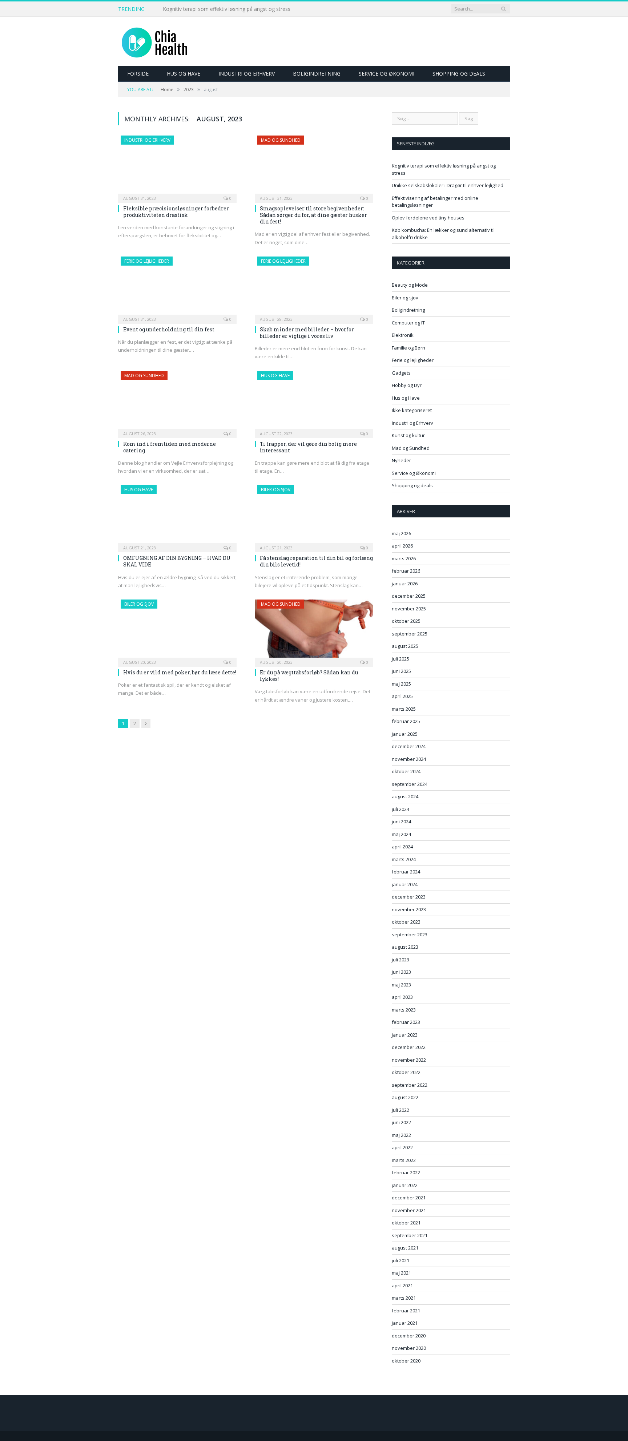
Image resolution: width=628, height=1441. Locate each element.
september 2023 (409, 934)
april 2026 (402, 545)
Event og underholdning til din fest (168, 329)
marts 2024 (404, 859)
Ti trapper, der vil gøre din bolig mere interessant (308, 447)
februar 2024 (406, 871)
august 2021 (405, 1247)
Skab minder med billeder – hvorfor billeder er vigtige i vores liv (307, 332)
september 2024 (409, 784)
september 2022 (409, 1085)
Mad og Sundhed (281, 140)
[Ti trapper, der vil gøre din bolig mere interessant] (314, 402)
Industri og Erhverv (246, 73)
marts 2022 (404, 1160)
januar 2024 (405, 884)
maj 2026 (401, 533)
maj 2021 (401, 1273)
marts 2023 (404, 1009)
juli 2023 (400, 959)
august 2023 (405, 947)
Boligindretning (317, 73)
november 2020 (409, 1348)
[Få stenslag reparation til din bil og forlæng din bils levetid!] (314, 516)
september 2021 (409, 1235)
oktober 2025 (406, 621)
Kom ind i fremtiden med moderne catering (169, 447)
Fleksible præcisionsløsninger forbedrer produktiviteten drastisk (176, 211)
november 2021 (409, 1210)
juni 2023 (401, 972)
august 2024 (405, 796)
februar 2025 (406, 721)
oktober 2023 (406, 922)
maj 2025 (401, 684)
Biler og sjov (275, 490)
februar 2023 (406, 1022)
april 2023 (402, 997)
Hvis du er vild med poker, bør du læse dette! (179, 672)
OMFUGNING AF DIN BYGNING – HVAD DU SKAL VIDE (177, 561)
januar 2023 (405, 1035)
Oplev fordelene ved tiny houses (428, 217)
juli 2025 (400, 658)
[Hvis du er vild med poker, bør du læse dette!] (177, 631)
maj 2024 (401, 834)
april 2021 (402, 1285)
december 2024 (409, 746)
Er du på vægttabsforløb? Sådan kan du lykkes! (309, 675)
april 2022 (402, 1147)
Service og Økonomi (386, 73)
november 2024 (409, 759)
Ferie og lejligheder (146, 261)
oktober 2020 (406, 1360)
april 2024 (402, 846)
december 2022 (409, 1047)
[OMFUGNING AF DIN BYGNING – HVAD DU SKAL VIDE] (177, 516)
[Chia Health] (154, 41)
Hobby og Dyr (407, 385)
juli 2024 (400, 809)
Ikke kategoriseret (412, 410)
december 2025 (409, 596)
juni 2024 (401, 821)
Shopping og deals (458, 73)
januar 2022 (405, 1185)
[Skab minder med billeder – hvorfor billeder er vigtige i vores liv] (314, 288)
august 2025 (405, 646)
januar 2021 (405, 1323)
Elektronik (403, 335)
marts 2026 (404, 558)
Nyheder (401, 460)
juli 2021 (400, 1260)
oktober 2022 (406, 1072)
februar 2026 (406, 571)
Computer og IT (408, 322)
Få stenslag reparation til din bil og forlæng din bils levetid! (316, 561)
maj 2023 (401, 984)
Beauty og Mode (410, 285)
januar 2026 (405, 583)
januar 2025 (405, 734)
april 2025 (402, 696)
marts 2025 (404, 709)
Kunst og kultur (408, 435)
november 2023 (409, 909)
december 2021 (409, 1197)
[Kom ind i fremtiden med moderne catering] (177, 402)
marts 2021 (404, 1298)
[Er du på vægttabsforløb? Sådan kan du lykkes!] (314, 631)
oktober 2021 (406, 1222)
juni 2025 (401, 671)
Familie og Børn (408, 347)
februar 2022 (406, 1172)
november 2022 (409, 1060)
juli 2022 (400, 1110)
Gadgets (401, 373)
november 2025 (409, 608)
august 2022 (405, 1097)
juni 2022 (401, 1122)
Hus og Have (183, 73)
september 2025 (409, 633)
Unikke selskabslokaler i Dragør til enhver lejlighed (221, 9)
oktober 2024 (406, 771)
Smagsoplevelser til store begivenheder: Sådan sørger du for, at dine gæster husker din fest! (313, 215)
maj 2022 (401, 1135)
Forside (138, 73)
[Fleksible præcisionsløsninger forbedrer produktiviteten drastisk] (177, 167)
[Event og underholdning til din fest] (177, 288)
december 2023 (409, 896)
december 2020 (409, 1335)
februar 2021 (406, 1310)
